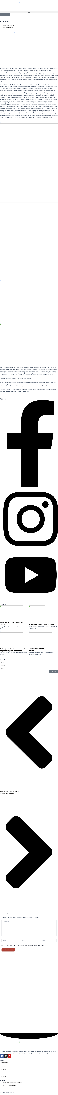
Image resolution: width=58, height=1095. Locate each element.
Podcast (4, 1073)
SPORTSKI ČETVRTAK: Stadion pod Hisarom (11, 623)
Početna (4, 1066)
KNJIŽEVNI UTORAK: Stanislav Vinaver (42, 625)
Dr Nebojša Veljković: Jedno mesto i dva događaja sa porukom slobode (14, 650)
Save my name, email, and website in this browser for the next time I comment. (25, 945)
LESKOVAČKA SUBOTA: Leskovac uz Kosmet (41, 650)
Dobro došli (5, 1062)
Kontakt (4, 1076)
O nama (4, 1069)
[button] (29, 12)
